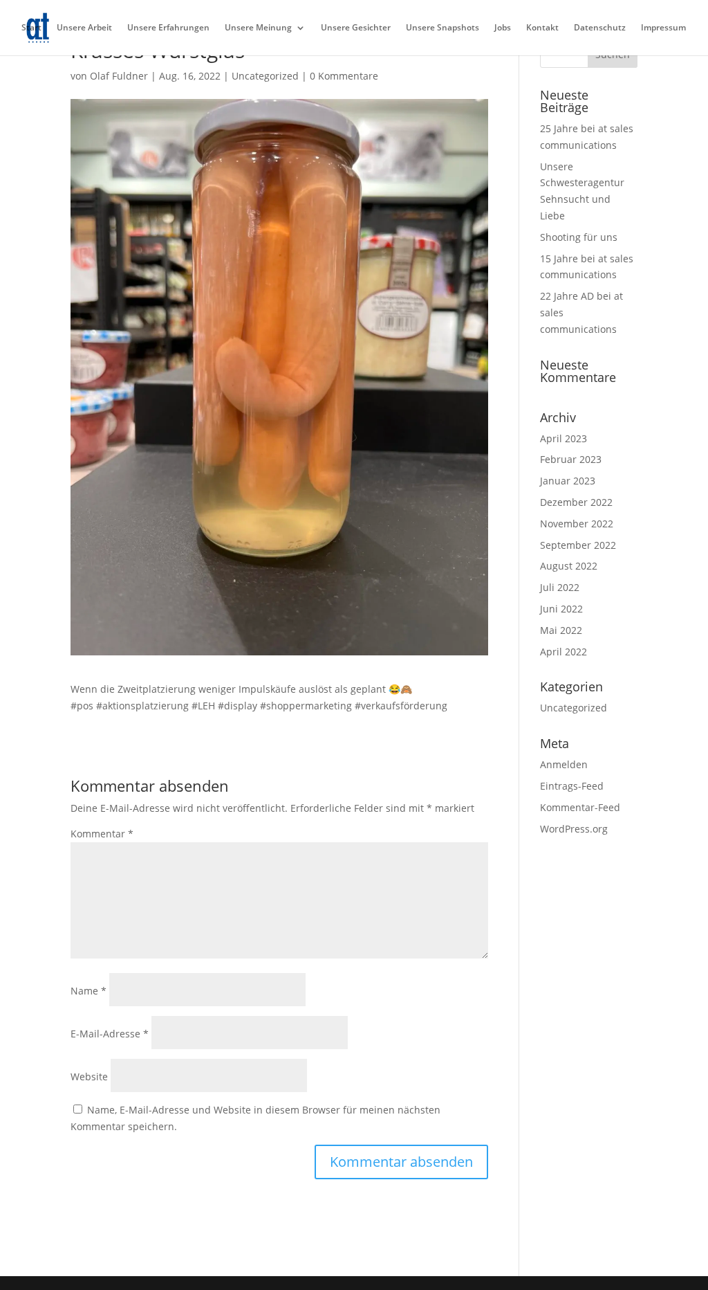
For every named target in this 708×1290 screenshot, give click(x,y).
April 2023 (563, 438)
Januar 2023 (567, 480)
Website (89, 1076)
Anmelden (564, 764)
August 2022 (568, 565)
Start (31, 28)
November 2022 (576, 523)
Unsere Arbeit (84, 28)
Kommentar (102, 833)
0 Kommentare (344, 75)
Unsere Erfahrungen (168, 28)
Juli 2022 (559, 587)
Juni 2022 (561, 608)
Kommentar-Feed (580, 807)
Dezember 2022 (576, 502)
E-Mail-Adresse (110, 1033)
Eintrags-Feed (572, 785)
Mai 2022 (561, 630)
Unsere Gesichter (356, 28)
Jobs (502, 28)
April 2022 (563, 651)
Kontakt (542, 28)
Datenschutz (600, 28)
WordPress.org (574, 828)
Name (88, 990)
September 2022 (578, 545)
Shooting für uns (578, 237)
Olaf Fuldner (119, 75)
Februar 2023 (571, 459)
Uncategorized (265, 75)
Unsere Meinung (258, 28)
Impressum (663, 28)
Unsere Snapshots (442, 28)
